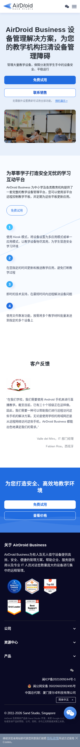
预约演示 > (61, 100)
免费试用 (40, 80)
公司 (7, 628)
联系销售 (40, 92)
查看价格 (40, 515)
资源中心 (11, 642)
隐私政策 (53, 738)
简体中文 (63, 699)
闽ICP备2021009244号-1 (59, 679)
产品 (7, 656)
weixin (72, 670)
